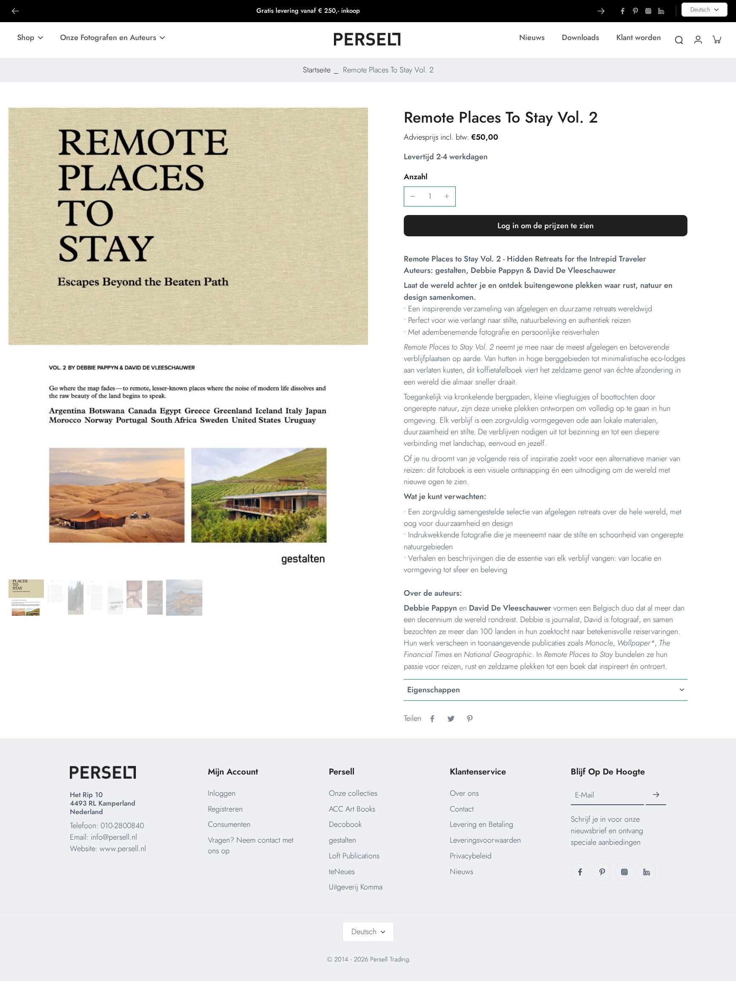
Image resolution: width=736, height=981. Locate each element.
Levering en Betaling (481, 824)
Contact (462, 809)
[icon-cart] (716, 39)
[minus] (412, 196)
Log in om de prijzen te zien (545, 225)
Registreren (225, 809)
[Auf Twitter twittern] (451, 718)
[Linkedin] (661, 11)
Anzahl (416, 176)
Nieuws (461, 871)
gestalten (342, 840)
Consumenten (229, 824)
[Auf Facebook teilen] (432, 718)
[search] (679, 39)
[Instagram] (648, 11)
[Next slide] (601, 11)
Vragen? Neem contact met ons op (250, 845)
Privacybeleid (471, 855)
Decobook (345, 824)
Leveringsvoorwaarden (485, 840)
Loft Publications (354, 855)
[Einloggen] (697, 39)
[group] (188, 342)
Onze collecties (353, 793)
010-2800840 (122, 825)
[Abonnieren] (656, 795)
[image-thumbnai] (26, 597)
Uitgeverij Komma (355, 886)
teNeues (342, 871)
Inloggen (222, 793)
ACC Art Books (352, 809)
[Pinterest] (635, 11)
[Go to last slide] (15, 11)
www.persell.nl (123, 848)
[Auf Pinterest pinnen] (469, 718)
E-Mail (584, 795)
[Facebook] (622, 11)
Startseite (317, 69)
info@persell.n (113, 837)
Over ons (464, 793)
